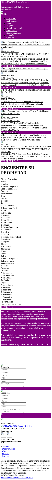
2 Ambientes (6, 292)
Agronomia (6, 213)
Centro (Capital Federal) (11, 237)
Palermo (4, 256)
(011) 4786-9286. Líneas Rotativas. (18, 426)
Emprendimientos (13, 33)
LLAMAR (11, 18)
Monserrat (5, 249)
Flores (3, 244)
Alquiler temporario (14, 28)
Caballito (5, 234)
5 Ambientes (6, 299)
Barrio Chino (6, 220)
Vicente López (7, 285)
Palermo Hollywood (9, 258)
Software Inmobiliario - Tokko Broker (17, 478)
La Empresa (11, 21)
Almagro (5, 215)
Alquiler (9, 26)
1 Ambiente (6, 290)
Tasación (10, 35)
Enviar (4, 388)
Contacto (10, 38)
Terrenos (6, 446)
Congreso (5, 242)
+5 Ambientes (7, 302)
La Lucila (5, 280)
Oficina (4, 198)
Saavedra (5, 268)
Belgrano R (6, 230)
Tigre (3, 282)
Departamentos (8, 449)
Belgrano (5, 225)
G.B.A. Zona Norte (9, 208)
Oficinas (5, 453)
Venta (8, 23)
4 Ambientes (6, 297)
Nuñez (4, 251)
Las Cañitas (6, 246)
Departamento (7, 193)
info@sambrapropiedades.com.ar (15, 7)
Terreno (4, 191)
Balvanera (5, 217)
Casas (4, 451)
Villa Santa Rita (7, 275)
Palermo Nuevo (7, 261)
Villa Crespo (6, 273)
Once (3, 254)
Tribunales (5, 270)
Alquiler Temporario (9, 186)
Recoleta (4, 266)
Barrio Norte (6, 222)
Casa (3, 196)
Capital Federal (7, 205)
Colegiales (5, 239)
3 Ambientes (6, 294)
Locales (4, 201)
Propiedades (11, 30)
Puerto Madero (7, 263)
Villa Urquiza (6, 278)
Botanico (5, 232)
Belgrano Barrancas (9, 227)
